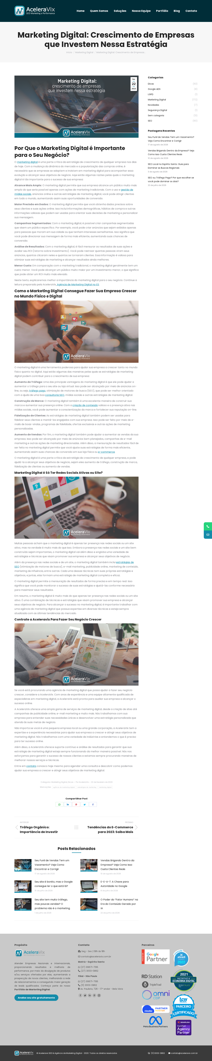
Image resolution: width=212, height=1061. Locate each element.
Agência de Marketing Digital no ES (77, 284)
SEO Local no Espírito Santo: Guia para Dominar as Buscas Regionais (168, 166)
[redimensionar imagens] (23, 865)
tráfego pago (37, 390)
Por (82, 782)
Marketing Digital (59, 782)
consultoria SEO (54, 395)
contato (31, 766)
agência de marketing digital (64, 787)
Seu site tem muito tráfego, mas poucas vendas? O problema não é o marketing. (52, 904)
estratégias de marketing (87, 787)
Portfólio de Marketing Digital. (32, 989)
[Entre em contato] (208, 534)
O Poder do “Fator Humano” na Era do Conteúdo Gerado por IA (119, 904)
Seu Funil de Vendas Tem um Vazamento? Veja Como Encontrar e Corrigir (52, 865)
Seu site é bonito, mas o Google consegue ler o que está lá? (54, 884)
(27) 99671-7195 (89, 967)
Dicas (70, 782)
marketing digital (27, 162)
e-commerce (106, 452)
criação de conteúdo (85, 405)
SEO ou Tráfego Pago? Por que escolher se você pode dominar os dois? (171, 179)
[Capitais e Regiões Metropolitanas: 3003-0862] (208, 526)
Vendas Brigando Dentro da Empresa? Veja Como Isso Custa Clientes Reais (117, 865)
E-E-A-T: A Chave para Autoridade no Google (115, 884)
